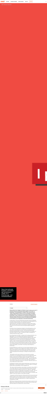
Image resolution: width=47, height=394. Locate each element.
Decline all (41, 389)
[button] (31, 304)
